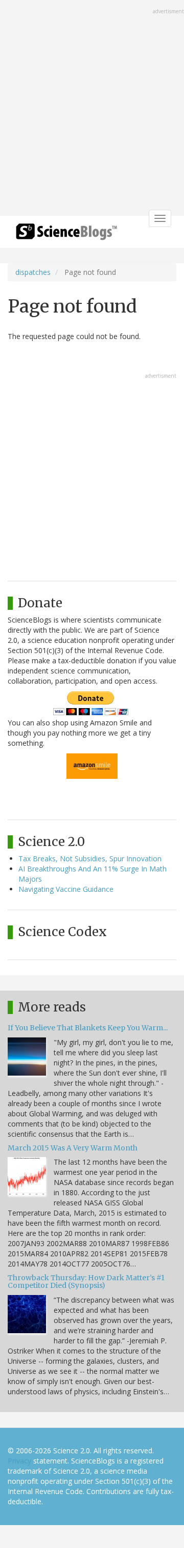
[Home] (66, 235)
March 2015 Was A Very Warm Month (72, 1147)
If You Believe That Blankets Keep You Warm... (88, 1027)
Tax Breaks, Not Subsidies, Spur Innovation (90, 858)
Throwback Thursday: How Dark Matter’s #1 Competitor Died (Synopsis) (86, 1281)
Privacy (19, 1461)
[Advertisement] (92, 109)
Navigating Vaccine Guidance (65, 889)
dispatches (33, 272)
